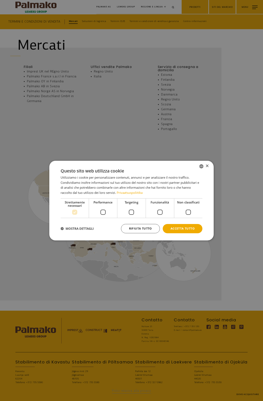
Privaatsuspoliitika (130, 193)
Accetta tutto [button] (183, 228)
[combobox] (201, 166)
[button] (77, 228)
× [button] (207, 166)
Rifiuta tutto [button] (140, 228)
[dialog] (131, 200)
